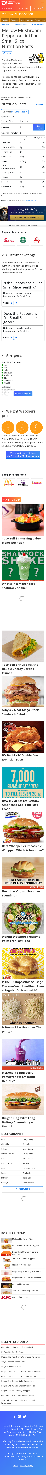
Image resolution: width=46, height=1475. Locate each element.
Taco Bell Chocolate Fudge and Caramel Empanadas (18, 1401)
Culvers (4, 1149)
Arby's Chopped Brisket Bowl (13, 1361)
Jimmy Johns (28, 1154)
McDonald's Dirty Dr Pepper (13, 1352)
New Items (38, 8)
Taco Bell (27, 1178)
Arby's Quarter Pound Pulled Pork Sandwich (19, 1376)
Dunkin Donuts (7, 1154)
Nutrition (5, 20)
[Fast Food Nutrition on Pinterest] (19, 1416)
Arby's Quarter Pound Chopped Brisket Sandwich (21, 1371)
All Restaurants (23, 1188)
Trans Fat (7, 152)
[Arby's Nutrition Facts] (37, 241)
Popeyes (4, 1168)
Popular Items (40, 20)
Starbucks (27, 1173)
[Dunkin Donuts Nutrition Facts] (37, 483)
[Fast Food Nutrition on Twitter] (24, 1416)
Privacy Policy (26, 1465)
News (6, 1429)
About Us (22, 1432)
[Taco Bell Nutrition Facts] (23, 483)
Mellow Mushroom (29, 201)
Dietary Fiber (8, 172)
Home (5, 1426)
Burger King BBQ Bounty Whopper (15, 1390)
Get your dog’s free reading (27, 217)
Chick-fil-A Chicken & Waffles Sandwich (17, 1347)
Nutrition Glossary (20, 1429)
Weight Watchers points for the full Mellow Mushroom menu (23, 455)
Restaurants (7, 8)
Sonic (3, 1173)
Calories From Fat (9, 133)
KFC (3, 1158)
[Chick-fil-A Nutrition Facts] (9, 241)
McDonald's (28, 1158)
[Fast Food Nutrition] (10, 3)
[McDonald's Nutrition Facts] (9, 483)
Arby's (3, 1139)
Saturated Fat (8, 147)
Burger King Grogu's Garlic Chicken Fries (17, 1381)
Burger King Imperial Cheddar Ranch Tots (18, 1386)
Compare (40, 104)
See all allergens (23, 393)
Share (8, 53)
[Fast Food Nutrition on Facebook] (14, 1416)
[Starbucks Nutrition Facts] (23, 241)
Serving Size (7, 121)
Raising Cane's (29, 1168)
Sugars (5, 177)
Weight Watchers (27, 20)
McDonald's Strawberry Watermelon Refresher (20, 1357)
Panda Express (7, 1163)
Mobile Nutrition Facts (27, 1435)
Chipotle (26, 1144)
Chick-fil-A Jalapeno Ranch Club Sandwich (18, 1395)
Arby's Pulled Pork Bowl (11, 1366)
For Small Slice (14, 111)
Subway (4, 1178)
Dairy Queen (28, 1149)
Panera (26, 1163)
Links (15, 1465)
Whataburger (28, 1182)
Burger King (28, 1139)
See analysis (39, 127)
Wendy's (4, 1182)
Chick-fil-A (5, 1144)
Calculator (23, 8)
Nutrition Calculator (34, 1426)
